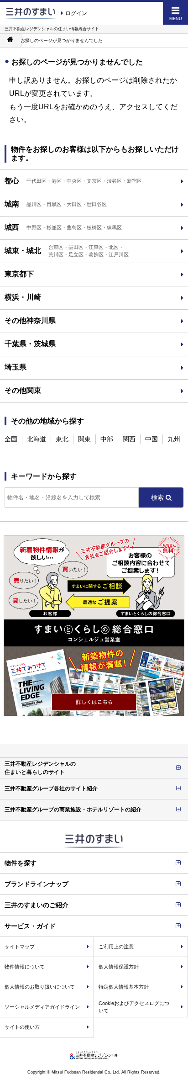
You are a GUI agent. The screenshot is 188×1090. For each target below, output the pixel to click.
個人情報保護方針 (119, 966)
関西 (129, 439)
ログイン (76, 13)
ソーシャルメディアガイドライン (42, 1007)
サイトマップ (20, 946)
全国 (11, 439)
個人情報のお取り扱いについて (40, 986)
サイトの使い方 (22, 1027)
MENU (175, 18)
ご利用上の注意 (116, 946)
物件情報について (25, 966)
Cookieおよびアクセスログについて (134, 1007)
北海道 (36, 439)
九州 (173, 439)
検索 (158, 497)
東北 (62, 439)
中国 (151, 439)
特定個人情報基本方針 (124, 986)
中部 (106, 439)
